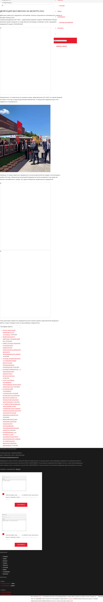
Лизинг (5, 558)
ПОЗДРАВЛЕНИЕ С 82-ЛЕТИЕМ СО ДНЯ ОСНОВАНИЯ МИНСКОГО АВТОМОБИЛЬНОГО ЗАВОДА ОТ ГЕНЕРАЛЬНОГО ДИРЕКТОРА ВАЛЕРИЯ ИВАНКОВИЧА (11, 439)
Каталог (5, 560)
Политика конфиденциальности (9, 457)
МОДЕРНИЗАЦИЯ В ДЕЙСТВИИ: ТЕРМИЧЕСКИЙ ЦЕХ (11, 339)
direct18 (18, 469)
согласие (19, 495)
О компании (6, 571)
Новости (5, 565)
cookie (39, 596)
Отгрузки (5, 567)
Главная (5, 556)
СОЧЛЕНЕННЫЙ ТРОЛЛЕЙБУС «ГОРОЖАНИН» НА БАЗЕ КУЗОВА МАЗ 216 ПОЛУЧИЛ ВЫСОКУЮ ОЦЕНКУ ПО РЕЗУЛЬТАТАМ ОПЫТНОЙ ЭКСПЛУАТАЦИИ (11, 395)
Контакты (5, 574)
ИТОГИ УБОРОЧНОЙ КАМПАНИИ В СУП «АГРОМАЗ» (9, 332)
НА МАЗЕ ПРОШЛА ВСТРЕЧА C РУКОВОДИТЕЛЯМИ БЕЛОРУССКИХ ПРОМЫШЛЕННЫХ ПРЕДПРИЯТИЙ (11, 363)
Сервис (5, 563)
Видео (5, 569)
